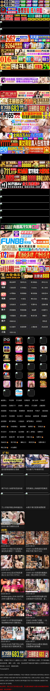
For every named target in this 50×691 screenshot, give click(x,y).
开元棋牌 (19, 400)
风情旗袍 (13, 310)
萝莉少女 (45, 282)
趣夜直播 (36, 416)
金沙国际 (21, 432)
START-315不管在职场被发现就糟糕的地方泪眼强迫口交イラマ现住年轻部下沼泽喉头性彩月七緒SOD (12, 623)
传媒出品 (13, 321)
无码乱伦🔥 (41, 426)
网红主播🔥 (4, 447)
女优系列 (23, 304)
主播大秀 (4, 416)
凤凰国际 (4, 411)
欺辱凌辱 (13, 299)
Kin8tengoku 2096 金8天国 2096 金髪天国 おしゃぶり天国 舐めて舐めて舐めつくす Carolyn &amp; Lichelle (12, 599)
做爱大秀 (4, 437)
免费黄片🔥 (31, 426)
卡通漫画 (13, 316)
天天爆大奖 (12, 432)
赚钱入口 (23, 442)
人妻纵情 (34, 327)
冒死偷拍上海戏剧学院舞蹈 (36, 488)
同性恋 (44, 321)
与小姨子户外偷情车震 (35, 469)
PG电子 (42, 400)
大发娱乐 (21, 421)
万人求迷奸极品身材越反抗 (12, 507)
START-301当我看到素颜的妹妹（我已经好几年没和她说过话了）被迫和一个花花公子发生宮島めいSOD (36, 576)
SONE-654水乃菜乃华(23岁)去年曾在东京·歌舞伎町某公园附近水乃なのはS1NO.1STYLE (13, 647)
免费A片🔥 (40, 437)
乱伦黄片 (20, 416)
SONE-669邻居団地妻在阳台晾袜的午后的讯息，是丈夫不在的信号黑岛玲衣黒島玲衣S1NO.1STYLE (36, 599)
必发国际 (4, 421)
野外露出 (45, 299)
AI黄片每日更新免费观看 (36, 507)
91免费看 (14, 447)
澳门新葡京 (12, 421)
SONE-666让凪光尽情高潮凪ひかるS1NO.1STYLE (12, 573)
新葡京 (27, 406)
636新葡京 (14, 426)
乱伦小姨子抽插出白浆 (10, 526)
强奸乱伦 (23, 282)
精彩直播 (30, 411)
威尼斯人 (4, 400)
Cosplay (34, 288)
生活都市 (13, 327)
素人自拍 (45, 288)
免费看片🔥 (4, 426)
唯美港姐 (34, 293)
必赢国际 (42, 406)
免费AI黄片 (42, 442)
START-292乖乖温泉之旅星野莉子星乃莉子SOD (36, 550)
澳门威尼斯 (20, 437)
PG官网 (11, 400)
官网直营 (27, 400)
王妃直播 (12, 416)
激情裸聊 (23, 426)
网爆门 (44, 316)
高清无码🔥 (32, 442)
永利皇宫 (39, 421)
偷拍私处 (28, 416)
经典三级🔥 (30, 437)
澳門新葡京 (30, 421)
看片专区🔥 (14, 442)
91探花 (23, 299)
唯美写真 (34, 316)
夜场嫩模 (44, 416)
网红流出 (34, 299)
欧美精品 (34, 282)
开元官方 (4, 432)
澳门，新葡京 (31, 432)
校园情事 (23, 327)
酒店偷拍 (45, 411)
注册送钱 (4, 406)
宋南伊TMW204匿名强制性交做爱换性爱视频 (37, 645)
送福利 (20, 406)
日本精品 (23, 288)
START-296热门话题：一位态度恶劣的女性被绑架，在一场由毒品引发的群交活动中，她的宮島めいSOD (36, 623)
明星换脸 (23, 310)
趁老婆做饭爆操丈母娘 (10, 469)
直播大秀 (12, 437)
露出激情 (23, 316)
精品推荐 (13, 282)
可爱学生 (34, 304)
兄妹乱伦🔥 (4, 442)
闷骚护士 (45, 310)
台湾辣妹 (13, 293)
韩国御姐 (23, 293)
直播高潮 (22, 411)
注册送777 (12, 406)
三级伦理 (13, 288)
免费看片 (40, 432)
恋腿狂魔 (45, 304)
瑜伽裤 (34, 310)
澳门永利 (35, 400)
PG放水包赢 (13, 411)
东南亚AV (45, 293)
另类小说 (13, 332)
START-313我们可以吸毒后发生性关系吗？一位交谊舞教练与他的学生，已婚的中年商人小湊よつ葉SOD (12, 552)
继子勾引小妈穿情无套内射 (12, 488)
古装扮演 (13, 304)
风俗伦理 (45, 327)
